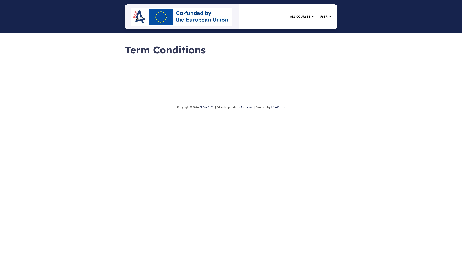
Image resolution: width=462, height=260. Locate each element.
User (324, 16)
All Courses (300, 16)
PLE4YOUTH (207, 107)
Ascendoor (247, 107)
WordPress (278, 107)
